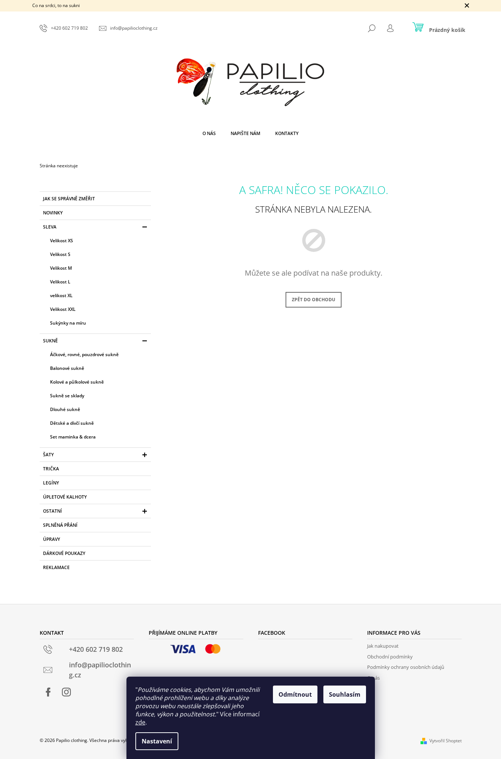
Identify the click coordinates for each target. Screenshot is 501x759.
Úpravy (51, 539)
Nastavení (157, 741)
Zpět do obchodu (313, 299)
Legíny (51, 483)
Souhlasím (344, 694)
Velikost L (60, 282)
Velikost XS (61, 240)
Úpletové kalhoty (65, 497)
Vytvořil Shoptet (445, 740)
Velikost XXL (63, 309)
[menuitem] (209, 133)
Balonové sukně (67, 368)
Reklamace (56, 567)
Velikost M (61, 268)
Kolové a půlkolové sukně (77, 382)
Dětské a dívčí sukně (72, 423)
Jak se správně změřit (69, 199)
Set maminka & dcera (73, 437)
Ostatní (52, 511)
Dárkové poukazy (64, 553)
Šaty (48, 454)
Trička (51, 469)
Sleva (49, 227)
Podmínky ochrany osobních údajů (405, 667)
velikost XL (61, 295)
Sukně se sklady (67, 395)
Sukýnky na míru (68, 323)
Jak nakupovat (383, 646)
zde (140, 722)
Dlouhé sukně (65, 409)
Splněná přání (60, 525)
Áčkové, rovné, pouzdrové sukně (84, 354)
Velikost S (60, 254)
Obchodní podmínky (390, 656)
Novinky (53, 213)
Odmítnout (295, 694)
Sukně (50, 341)
